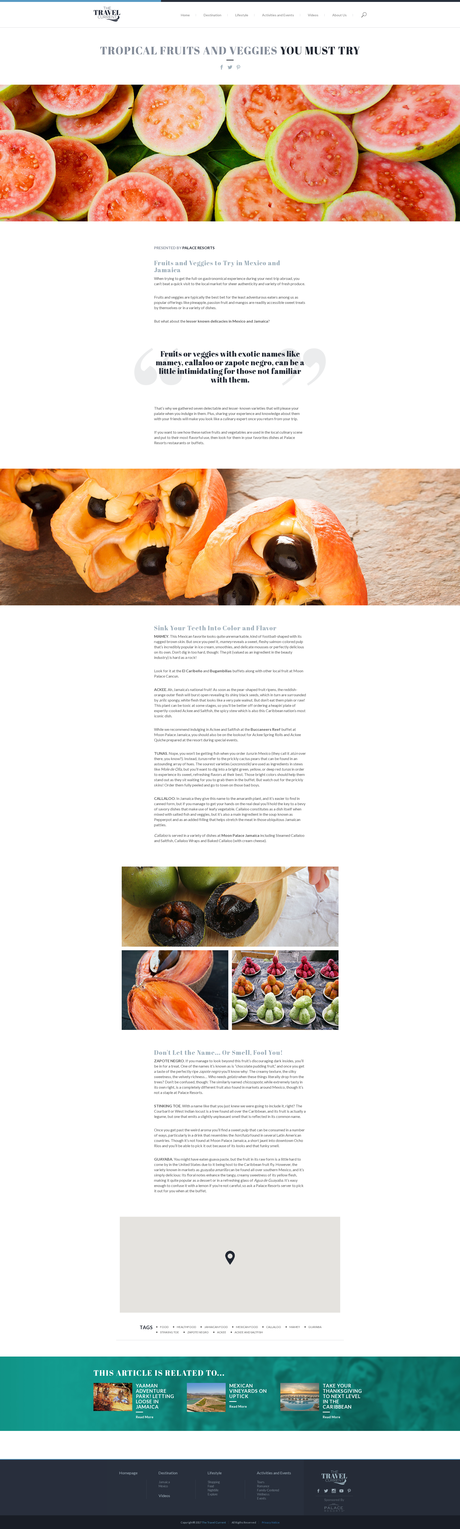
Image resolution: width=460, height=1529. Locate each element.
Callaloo (273, 1327)
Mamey (294, 1327)
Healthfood (186, 1327)
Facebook (318, 1491)
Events (261, 1498)
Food (164, 1327)
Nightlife (213, 1490)
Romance (263, 1486)
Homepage (128, 1472)
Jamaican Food (216, 1327)
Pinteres (349, 1491)
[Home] (123, 14)
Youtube (341, 1491)
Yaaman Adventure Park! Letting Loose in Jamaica (155, 1396)
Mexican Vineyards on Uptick (248, 1391)
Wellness (263, 1494)
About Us (339, 15)
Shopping (214, 1482)
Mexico (163, 1486)
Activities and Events (278, 15)
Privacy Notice (271, 1522)
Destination (212, 15)
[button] (230, 1258)
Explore (213, 1494)
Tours (260, 1482)
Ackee (221, 1332)
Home (185, 15)
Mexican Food (247, 1327)
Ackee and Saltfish (249, 1332)
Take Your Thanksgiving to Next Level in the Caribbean (342, 1396)
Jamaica (164, 1482)
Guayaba (315, 1327)
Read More (144, 1417)
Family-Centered (268, 1490)
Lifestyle (241, 15)
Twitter (326, 1491)
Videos (313, 15)
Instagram (333, 1491)
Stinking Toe (169, 1332)
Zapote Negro (198, 1332)
